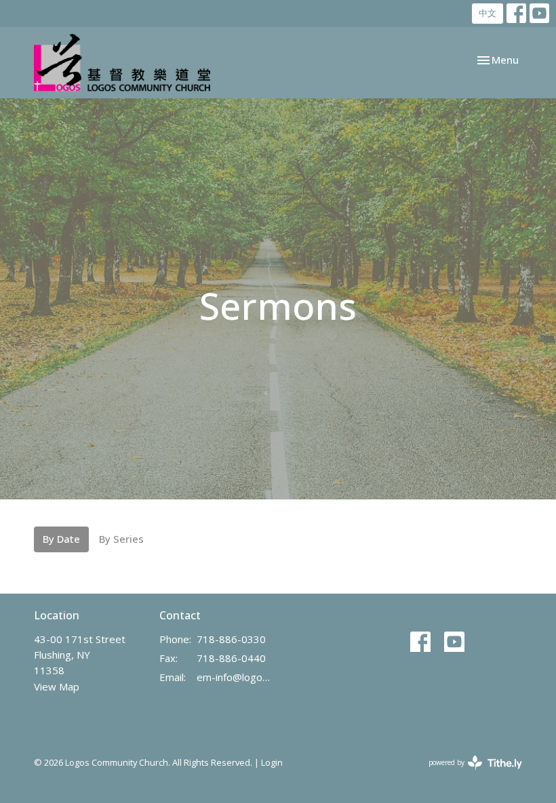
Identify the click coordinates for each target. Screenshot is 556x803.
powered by (468, 774)
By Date (61, 538)
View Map (56, 686)
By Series (121, 538)
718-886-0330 (231, 639)
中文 (487, 13)
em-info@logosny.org (234, 677)
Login (272, 762)
